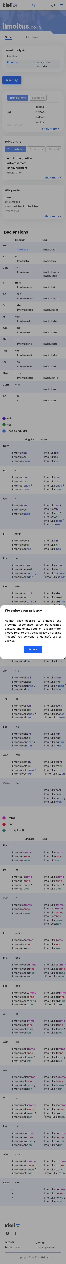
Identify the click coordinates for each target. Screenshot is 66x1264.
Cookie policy (38, 633)
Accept (33, 649)
